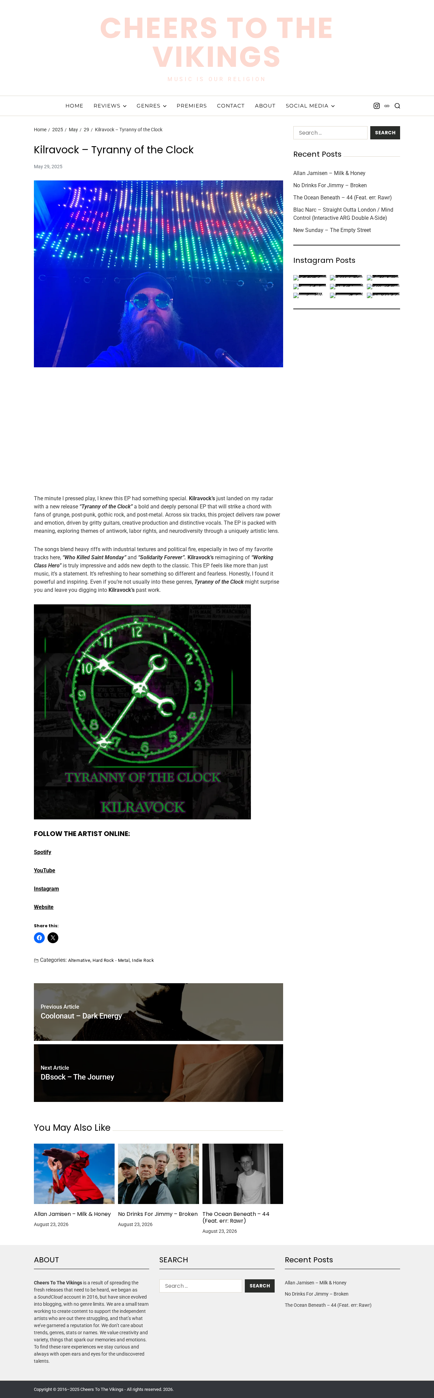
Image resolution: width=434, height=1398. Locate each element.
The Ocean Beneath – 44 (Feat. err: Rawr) (236, 1217)
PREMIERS (192, 105)
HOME (74, 105)
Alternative (79, 960)
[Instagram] (377, 106)
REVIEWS (107, 105)
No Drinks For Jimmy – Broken (158, 1214)
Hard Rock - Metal (111, 960)
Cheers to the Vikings (217, 42)
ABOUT (265, 105)
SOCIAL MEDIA (307, 105)
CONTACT (231, 105)
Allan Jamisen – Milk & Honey (72, 1214)
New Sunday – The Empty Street (332, 230)
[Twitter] (387, 106)
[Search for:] (329, 134)
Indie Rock (143, 960)
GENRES (148, 105)
